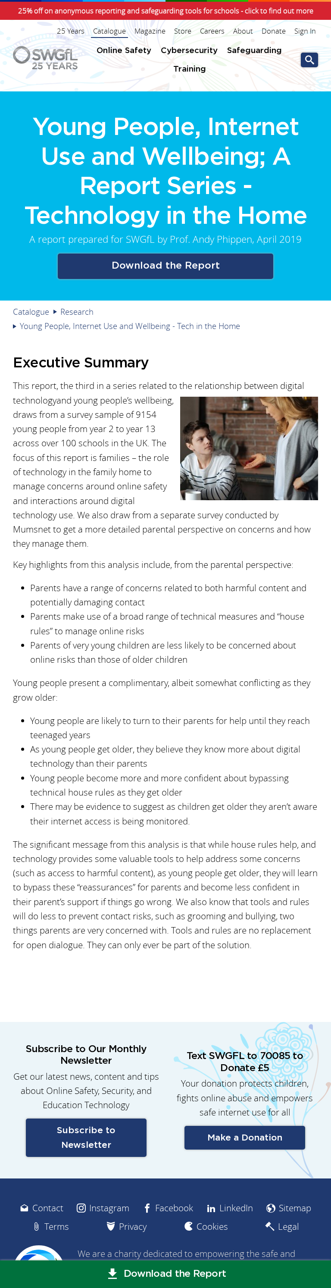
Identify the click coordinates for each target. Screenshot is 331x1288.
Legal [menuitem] (288, 1226)
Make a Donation (244, 1137)
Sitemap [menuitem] (295, 1208)
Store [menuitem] (182, 31)
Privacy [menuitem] (133, 1226)
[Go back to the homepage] (45, 57)
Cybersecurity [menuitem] (189, 51)
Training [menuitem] (189, 69)
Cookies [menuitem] (212, 1226)
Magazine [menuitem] (150, 31)
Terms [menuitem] (56, 1226)
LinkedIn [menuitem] (236, 1208)
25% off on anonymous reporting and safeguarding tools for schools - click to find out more (165, 11)
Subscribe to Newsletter (86, 1137)
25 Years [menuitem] (70, 31)
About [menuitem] (243, 31)
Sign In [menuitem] (305, 31)
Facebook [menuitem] (174, 1208)
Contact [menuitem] (47, 1208)
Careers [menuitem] (212, 31)
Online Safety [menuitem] (124, 51)
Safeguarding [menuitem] (254, 51)
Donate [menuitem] (274, 31)
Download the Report (166, 266)
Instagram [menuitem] (109, 1208)
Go (309, 60)
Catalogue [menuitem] (109, 31)
